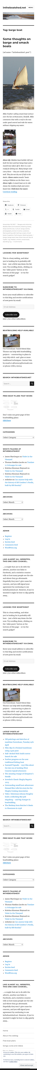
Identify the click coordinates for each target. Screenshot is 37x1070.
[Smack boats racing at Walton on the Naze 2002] (18, 143)
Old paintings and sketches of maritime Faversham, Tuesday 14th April (19, 742)
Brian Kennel (23, 237)
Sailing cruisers (21, 233)
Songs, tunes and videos (13, 1046)
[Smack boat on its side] (18, 151)
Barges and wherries (24, 224)
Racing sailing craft (9, 233)
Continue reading (10, 192)
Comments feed (11, 545)
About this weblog (10, 1036)
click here (7, 420)
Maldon (13, 239)
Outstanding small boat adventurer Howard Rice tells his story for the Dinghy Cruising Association (19, 788)
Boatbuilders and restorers (12, 226)
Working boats (27, 235)
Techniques (18, 235)
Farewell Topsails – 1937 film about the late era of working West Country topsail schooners (19, 768)
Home (5, 1031)
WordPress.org (11, 548)
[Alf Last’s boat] (18, 135)
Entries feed (10, 542)
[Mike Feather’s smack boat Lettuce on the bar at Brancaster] (18, 83)
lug (9, 239)
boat (17, 237)
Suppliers (10, 235)
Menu (30, 7)
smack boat (25, 239)
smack (18, 239)
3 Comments (17, 241)
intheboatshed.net (14, 7)
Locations (26, 231)
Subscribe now (11, 315)
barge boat (11, 237)
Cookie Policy (13, 1061)
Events (19, 231)
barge (5, 237)
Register (8, 536)
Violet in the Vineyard (14, 471)
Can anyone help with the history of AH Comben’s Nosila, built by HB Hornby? (19, 482)
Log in (7, 539)
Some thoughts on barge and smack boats (17, 42)
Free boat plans (9, 1041)
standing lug (7, 241)
